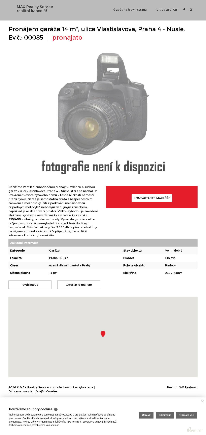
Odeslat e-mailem (79, 284)
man (191, 387)
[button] (103, 334)
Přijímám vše (186, 415)
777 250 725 (168, 9)
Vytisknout (30, 284)
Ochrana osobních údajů (26, 391)
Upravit (146, 415)
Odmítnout (165, 415)
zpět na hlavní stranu (131, 9)
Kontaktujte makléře (152, 198)
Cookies (51, 391)
